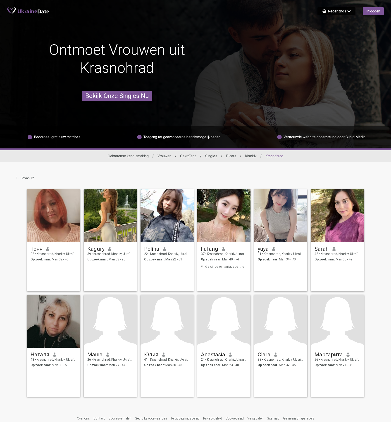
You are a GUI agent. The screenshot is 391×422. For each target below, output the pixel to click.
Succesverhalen (119, 418)
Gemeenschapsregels (298, 418)
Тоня (37, 249)
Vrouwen (164, 156)
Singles (211, 156)
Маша (95, 354)
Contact (99, 418)
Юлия (151, 354)
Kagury (96, 249)
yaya (263, 249)
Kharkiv (251, 156)
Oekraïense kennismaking (128, 156)
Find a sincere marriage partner (223, 266)
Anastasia (213, 354)
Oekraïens (188, 156)
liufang (209, 249)
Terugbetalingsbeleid (185, 418)
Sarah (322, 249)
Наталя (40, 354)
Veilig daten (255, 418)
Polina (151, 249)
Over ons (83, 418)
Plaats (231, 156)
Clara (264, 354)
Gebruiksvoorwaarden (151, 418)
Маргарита (329, 354)
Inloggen (373, 11)
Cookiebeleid (235, 418)
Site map (273, 418)
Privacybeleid (212, 418)
